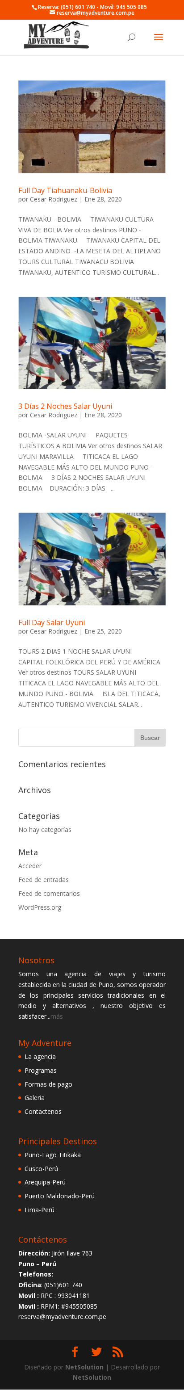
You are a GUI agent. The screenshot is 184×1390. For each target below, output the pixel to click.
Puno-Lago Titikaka (53, 1155)
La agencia (40, 1056)
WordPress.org (39, 907)
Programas (41, 1070)
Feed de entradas (43, 879)
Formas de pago (48, 1084)
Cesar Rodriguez (53, 199)
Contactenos (43, 1111)
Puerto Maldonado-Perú (60, 1196)
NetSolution (84, 1367)
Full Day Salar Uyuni (51, 622)
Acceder (30, 865)
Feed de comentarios (49, 893)
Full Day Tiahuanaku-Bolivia (65, 190)
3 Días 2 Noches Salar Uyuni (65, 406)
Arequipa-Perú (45, 1182)
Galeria (35, 1097)
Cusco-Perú (41, 1168)
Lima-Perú (39, 1209)
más (56, 1016)
